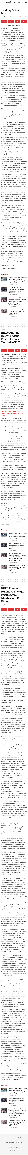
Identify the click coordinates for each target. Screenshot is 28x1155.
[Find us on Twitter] (12, 1151)
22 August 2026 (13, 294)
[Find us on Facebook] (10, 1151)
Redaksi (7, 1137)
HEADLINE (7, 7)
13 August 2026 (13, 316)
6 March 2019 (19, 605)
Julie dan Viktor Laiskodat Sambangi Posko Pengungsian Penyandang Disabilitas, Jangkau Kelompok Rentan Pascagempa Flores (17, 301)
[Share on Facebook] (4, 21)
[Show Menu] (2, 2)
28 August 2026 (13, 284)
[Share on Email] (18, 21)
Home (2, 7)
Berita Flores (14, 2)
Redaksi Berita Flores (8, 16)
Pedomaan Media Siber (16, 1137)
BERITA (6, 329)
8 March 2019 (19, 346)
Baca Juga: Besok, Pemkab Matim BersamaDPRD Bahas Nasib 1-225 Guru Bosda (12, 413)
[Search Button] (26, 2)
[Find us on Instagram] (16, 1151)
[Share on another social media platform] (24, 21)
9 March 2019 (19, 16)
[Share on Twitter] (11, 21)
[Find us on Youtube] (14, 1151)
